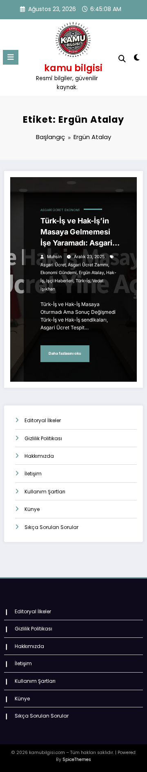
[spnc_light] (137, 59)
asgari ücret (53, 265)
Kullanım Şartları (44, 491)
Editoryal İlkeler (42, 420)
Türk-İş (83, 281)
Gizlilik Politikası (43, 438)
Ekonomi (72, 210)
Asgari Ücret (51, 210)
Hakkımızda (39, 455)
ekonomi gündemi (58, 272)
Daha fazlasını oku (65, 353)
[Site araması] (122, 58)
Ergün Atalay (91, 272)
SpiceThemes (76, 759)
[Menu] (10, 57)
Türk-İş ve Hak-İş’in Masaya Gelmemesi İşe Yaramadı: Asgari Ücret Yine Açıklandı (76, 232)
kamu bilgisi (73, 67)
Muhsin (54, 256)
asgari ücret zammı (88, 265)
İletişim (33, 473)
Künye (32, 509)
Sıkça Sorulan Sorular (51, 527)
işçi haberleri (60, 281)
